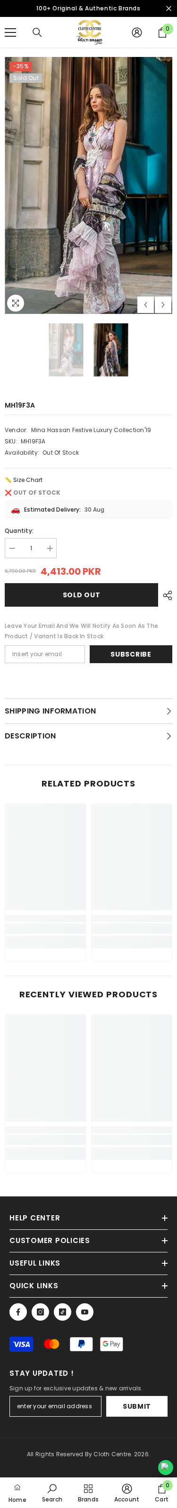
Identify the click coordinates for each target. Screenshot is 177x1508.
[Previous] (145, 305)
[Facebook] (18, 1312)
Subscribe (130, 654)
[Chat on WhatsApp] (165, 1467)
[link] (45, 928)
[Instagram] (40, 1312)
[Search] (37, 32)
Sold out (82, 595)
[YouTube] (84, 1312)
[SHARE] (165, 595)
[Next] (163, 305)
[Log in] (137, 32)
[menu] (10, 32)
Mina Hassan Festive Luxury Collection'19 (91, 430)
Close (168, 8)
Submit (137, 1406)
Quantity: (19, 531)
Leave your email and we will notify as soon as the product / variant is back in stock (81, 631)
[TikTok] (62, 1312)
